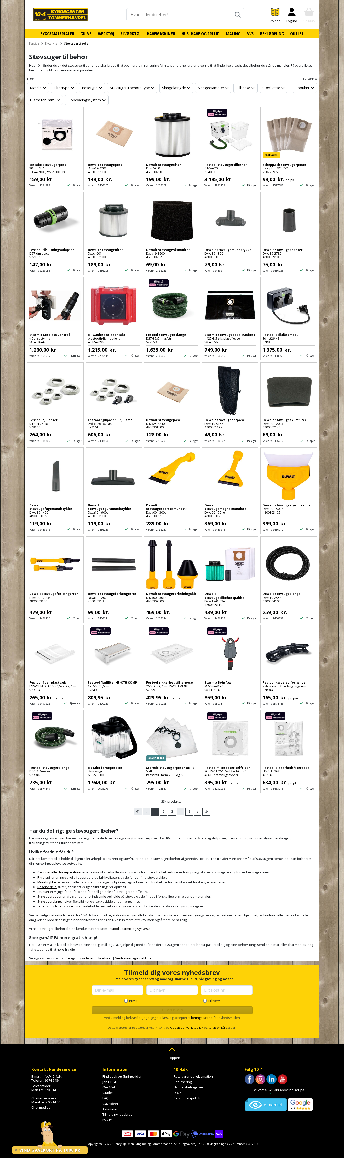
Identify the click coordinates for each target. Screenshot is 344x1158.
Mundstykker (47, 882)
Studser (43, 891)
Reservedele (47, 887)
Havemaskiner (161, 33)
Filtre (41, 877)
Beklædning (272, 33)
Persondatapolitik (187, 1098)
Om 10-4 (108, 1087)
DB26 (177, 1092)
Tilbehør (44, 906)
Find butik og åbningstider (122, 1076)
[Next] (197, 812)
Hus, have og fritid (201, 33)
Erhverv (214, 1000)
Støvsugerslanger (51, 901)
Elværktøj (131, 33)
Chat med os (40, 1107)
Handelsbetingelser (188, 1087)
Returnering (183, 1082)
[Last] (206, 812)
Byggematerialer (57, 33)
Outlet (297, 33)
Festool (113, 928)
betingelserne (202, 1017)
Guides (108, 1092)
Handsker (104, 958)
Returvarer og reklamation (193, 1076)
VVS (250, 33)
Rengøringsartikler (80, 958)
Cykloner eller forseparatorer (59, 872)
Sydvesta (144, 928)
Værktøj (106, 33)
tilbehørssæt (65, 906)
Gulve (85, 33)
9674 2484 (52, 1080)
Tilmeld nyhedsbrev (117, 1114)
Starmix (126, 928)
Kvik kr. (107, 1120)
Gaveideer (110, 1103)
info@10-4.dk (52, 1076)
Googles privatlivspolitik (186, 1027)
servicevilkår (216, 1027)
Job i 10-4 (109, 1082)
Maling (233, 33)
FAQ (105, 1098)
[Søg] (237, 14)
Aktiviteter (110, 1109)
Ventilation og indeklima (133, 958)
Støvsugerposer (49, 896)
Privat (133, 1000)
